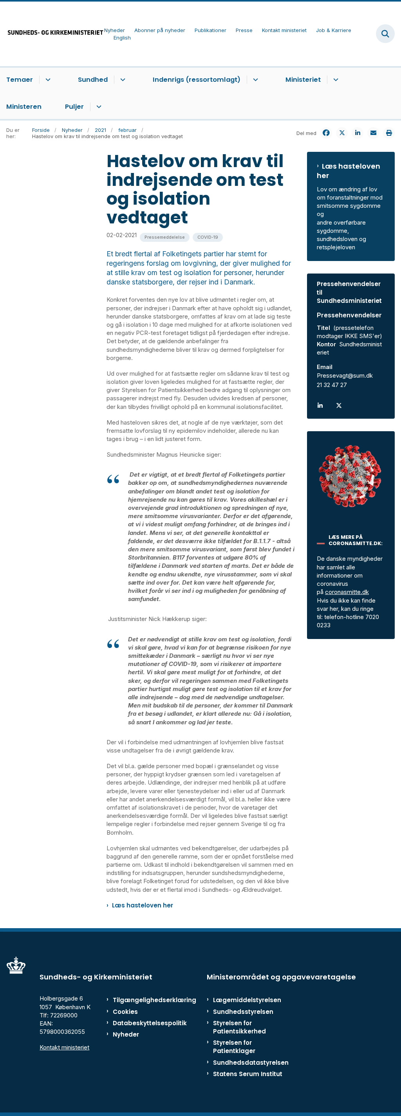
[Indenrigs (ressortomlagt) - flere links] (254, 80)
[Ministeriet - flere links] (334, 80)
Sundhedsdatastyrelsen (251, 1062)
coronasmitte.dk (347, 592)
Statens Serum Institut (247, 1074)
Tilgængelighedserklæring (137, 1000)
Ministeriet (303, 79)
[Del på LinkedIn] (357, 133)
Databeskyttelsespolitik (137, 1023)
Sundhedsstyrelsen (243, 1012)
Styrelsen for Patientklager (234, 1047)
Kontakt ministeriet (64, 1047)
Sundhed (93, 79)
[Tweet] (342, 133)
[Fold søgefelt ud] (385, 33)
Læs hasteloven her (142, 905)
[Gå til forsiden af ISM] (52, 34)
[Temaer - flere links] (46, 80)
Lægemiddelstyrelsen (247, 1000)
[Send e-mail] (373, 133)
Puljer (74, 106)
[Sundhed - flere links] (121, 80)
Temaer (19, 79)
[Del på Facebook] (326, 133)
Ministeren (24, 106)
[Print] (389, 133)
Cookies (125, 1012)
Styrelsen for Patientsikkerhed (239, 1027)
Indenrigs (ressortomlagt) (196, 79)
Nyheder (126, 1034)
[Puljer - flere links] (97, 107)
